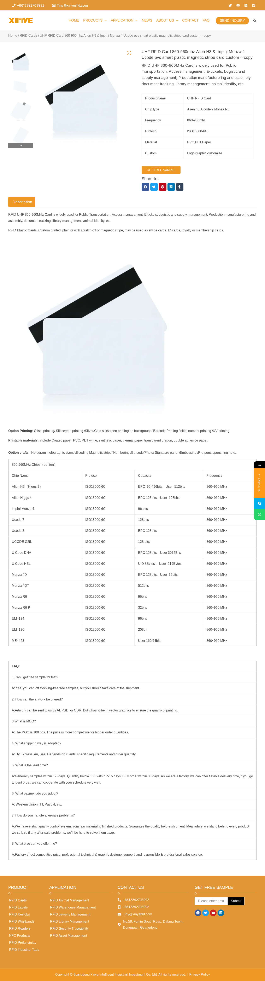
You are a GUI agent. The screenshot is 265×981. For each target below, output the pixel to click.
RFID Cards (28, 35)
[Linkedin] (246, 5)
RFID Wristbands (21, 921)
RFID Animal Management (69, 900)
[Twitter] (230, 5)
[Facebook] (254, 5)
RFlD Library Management (69, 921)
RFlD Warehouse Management (73, 907)
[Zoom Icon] (129, 53)
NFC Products (19, 935)
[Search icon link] (255, 22)
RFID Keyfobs (19, 914)
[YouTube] (238, 5)
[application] (104, 20)
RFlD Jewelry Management (70, 914)
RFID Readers (19, 928)
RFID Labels (18, 907)
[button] (145, 187)
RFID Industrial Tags (24, 949)
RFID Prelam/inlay (22, 942)
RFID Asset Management (68, 935)
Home (12, 35)
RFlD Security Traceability (69, 928)
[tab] (21, 202)
